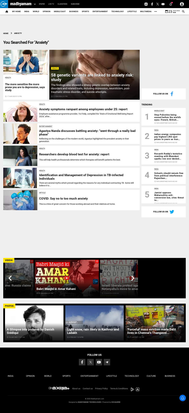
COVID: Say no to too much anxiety (63, 198)
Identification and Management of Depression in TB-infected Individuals (81, 176)
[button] (4, 4)
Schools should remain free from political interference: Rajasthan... (168, 176)
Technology (117, 11)
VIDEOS (9, 260)
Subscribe (75, 4)
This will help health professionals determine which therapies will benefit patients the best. (80, 160)
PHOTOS (9, 306)
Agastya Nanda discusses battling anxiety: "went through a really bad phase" (87, 132)
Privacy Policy (101, 388)
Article (42, 193)
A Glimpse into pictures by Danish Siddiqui (30, 331)
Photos (12, 323)
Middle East (60, 11)
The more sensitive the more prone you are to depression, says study (25, 87)
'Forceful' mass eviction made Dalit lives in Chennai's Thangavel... (151, 331)
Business (73, 11)
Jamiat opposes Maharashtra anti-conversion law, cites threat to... (169, 196)
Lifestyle (132, 11)
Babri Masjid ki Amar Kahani (56, 289)
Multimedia (145, 11)
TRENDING (146, 104)
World (36, 11)
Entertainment (100, 11)
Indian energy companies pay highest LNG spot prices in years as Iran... (167, 137)
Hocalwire (115, 402)
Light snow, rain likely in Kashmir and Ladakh (93, 331)
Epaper (42, 4)
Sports (85, 11)
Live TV (51, 4)
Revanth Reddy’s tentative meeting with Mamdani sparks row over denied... (168, 156)
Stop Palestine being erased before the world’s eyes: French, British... (167, 117)
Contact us (88, 388)
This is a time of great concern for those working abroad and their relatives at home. (77, 204)
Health (55, 68)
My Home (16, 11)
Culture (151, 376)
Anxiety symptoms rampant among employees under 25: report (83, 109)
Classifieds (62, 4)
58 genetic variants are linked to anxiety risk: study (92, 77)
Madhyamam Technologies (89, 402)
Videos (41, 282)
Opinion (46, 11)
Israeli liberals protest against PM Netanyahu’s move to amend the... (125, 287)
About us (76, 388)
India (26, 11)
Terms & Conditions (119, 388)
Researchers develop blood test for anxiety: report (74, 154)
